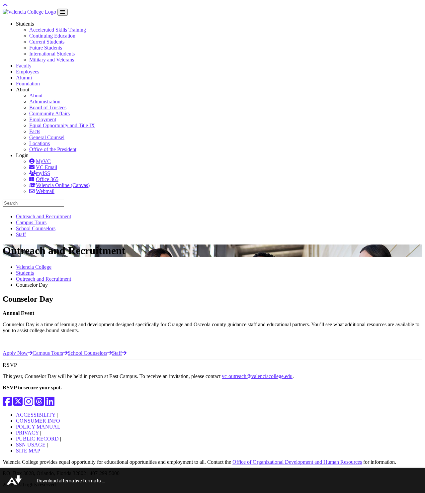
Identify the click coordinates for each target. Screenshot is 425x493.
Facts (34, 131)
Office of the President (52, 149)
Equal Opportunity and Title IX (62, 125)
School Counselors (35, 228)
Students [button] (25, 24)
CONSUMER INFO (38, 421)
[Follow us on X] (18, 403)
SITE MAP (28, 450)
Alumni (24, 77)
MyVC (43, 161)
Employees (27, 71)
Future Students (45, 47)
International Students (52, 53)
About (35, 95)
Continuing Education (52, 36)
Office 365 (47, 179)
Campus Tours (31, 222)
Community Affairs (49, 113)
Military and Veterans (51, 59)
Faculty (24, 65)
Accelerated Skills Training (57, 30)
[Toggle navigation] (62, 12)
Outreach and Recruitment (43, 216)
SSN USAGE (30, 444)
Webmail (45, 191)
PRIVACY (27, 433)
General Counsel (46, 137)
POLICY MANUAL (38, 427)
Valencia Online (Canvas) (63, 185)
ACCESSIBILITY (35, 415)
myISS (43, 173)
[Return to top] (5, 5)
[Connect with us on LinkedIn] (49, 403)
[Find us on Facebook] (7, 403)
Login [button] (22, 155)
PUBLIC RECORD (37, 439)
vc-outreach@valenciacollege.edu (257, 376)
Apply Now (15, 353)
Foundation (28, 83)
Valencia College (33, 267)
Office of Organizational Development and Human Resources (297, 462)
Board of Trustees (47, 107)
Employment (42, 119)
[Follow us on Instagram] (28, 403)
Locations (39, 143)
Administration (44, 101)
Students (25, 273)
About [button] (22, 89)
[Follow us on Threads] (39, 403)
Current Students (46, 42)
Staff (21, 234)
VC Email (46, 167)
